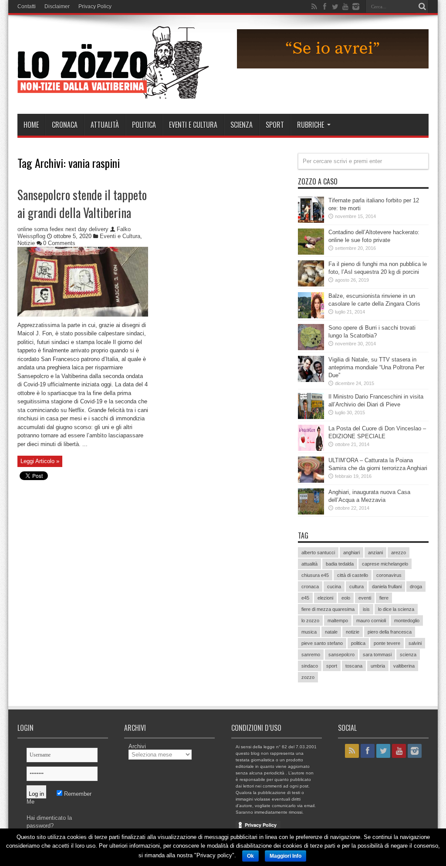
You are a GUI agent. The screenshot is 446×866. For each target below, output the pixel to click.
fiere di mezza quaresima (328, 609)
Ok (250, 856)
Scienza (241, 124)
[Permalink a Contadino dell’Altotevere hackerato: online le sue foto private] (311, 252)
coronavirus (389, 575)
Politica (144, 124)
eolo (345, 597)
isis (366, 609)
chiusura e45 (315, 575)
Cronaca (65, 124)
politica (358, 643)
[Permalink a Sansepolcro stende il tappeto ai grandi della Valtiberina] (82, 314)
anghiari (351, 552)
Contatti (26, 6)
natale (331, 631)
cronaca (310, 586)
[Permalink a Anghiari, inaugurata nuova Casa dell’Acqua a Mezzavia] (311, 512)
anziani (375, 552)
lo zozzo (310, 620)
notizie (352, 631)
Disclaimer (57, 6)
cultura (356, 586)
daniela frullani (387, 586)
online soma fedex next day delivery (62, 229)
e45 (305, 597)
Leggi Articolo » (39, 461)
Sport (275, 124)
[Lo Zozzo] (113, 92)
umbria (378, 665)
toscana (353, 665)
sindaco (309, 665)
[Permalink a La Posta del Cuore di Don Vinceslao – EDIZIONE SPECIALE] (311, 449)
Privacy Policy (95, 6)
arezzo (398, 552)
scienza (408, 654)
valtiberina (404, 665)
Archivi (137, 746)
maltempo (338, 620)
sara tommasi (377, 654)
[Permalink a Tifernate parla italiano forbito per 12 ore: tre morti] (311, 221)
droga (416, 586)
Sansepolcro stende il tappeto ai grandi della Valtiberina (82, 204)
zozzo (307, 677)
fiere (384, 597)
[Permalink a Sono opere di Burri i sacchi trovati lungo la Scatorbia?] (311, 348)
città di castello (352, 575)
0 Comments (59, 243)
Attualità (105, 124)
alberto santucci (318, 552)
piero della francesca (390, 631)
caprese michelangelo (385, 563)
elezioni (325, 597)
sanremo (310, 654)
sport (331, 665)
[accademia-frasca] (333, 66)
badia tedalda (340, 563)
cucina (334, 586)
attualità (309, 563)
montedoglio (406, 620)
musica (309, 631)
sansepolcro (341, 654)
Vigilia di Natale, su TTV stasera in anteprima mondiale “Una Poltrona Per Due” (376, 367)
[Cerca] (422, 6)
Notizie (26, 243)
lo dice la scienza (396, 609)
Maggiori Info (285, 856)
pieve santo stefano (322, 643)
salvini (415, 643)
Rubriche (310, 124)
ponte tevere (387, 643)
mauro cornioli (371, 620)
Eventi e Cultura (193, 124)
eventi (364, 597)
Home (31, 124)
